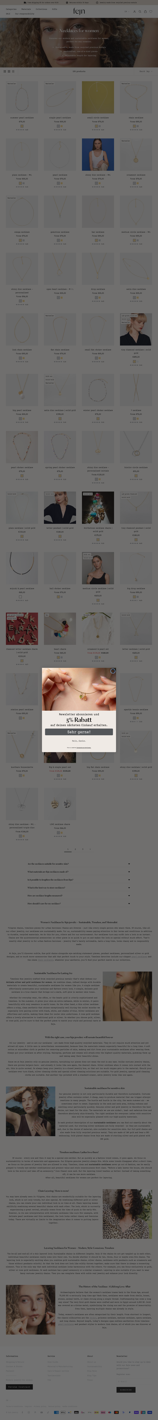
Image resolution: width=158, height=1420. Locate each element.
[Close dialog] (113, 671)
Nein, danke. (79, 741)
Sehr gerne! (79, 732)
